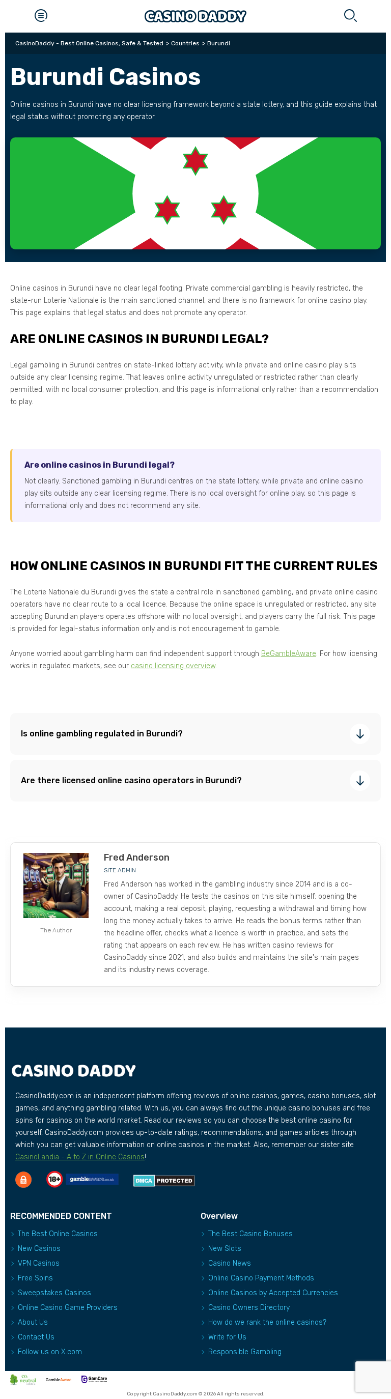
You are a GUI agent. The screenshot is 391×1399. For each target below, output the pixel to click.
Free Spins (35, 1278)
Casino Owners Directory (249, 1307)
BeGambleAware (288, 653)
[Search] (350, 16)
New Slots (224, 1248)
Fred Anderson (137, 857)
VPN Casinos (39, 1263)
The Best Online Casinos (58, 1234)
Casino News (229, 1263)
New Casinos (39, 1248)
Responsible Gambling (245, 1352)
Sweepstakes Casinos (54, 1293)
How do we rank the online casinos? (267, 1322)
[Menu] (41, 16)
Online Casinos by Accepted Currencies (273, 1293)
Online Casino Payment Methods (261, 1278)
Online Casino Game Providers (68, 1307)
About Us (33, 1322)
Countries (185, 43)
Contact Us (36, 1337)
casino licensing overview (173, 666)
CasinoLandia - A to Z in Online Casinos (80, 1157)
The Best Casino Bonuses (250, 1234)
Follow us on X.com (50, 1352)
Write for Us (227, 1337)
